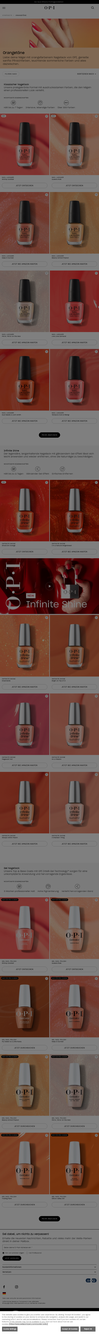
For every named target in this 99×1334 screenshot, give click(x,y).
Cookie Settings (9, 1329)
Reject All (88, 1329)
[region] (49, 1322)
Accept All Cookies (70, 1329)
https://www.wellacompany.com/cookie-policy (28, 1324)
